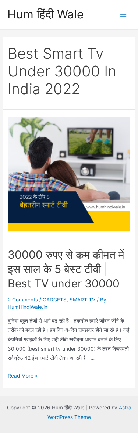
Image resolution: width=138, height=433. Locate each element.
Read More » (23, 376)
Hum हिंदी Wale (45, 14)
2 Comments (23, 300)
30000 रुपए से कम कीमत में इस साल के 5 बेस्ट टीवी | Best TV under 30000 (66, 269)
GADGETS (55, 300)
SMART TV (82, 300)
